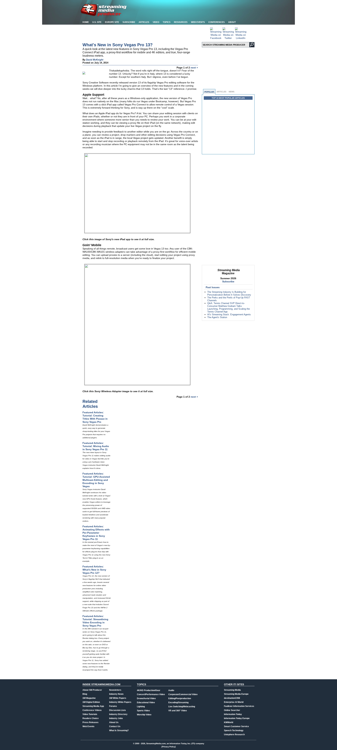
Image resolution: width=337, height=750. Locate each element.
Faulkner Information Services (239, 706)
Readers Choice (90, 718)
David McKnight (94, 59)
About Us (113, 722)
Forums (113, 706)
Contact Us (114, 726)
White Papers (117, 698)
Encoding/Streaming (178, 702)
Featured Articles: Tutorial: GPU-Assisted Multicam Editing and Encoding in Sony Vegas (96, 480)
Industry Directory (118, 714)
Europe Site (112, 22)
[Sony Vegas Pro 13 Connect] (137, 232)
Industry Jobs (116, 718)
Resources (180, 22)
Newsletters (115, 690)
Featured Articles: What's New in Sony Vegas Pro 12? (94, 569)
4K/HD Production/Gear (148, 690)
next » (194, 67)
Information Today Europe (237, 718)
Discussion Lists (117, 710)
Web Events (198, 22)
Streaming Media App (93, 706)
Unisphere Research (234, 734)
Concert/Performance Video (151, 694)
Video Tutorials (89, 714)
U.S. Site (96, 22)
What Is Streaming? (119, 730)
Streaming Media (232, 690)
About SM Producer (92, 690)
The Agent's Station (217, 317)
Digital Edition (91, 702)
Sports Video (143, 710)
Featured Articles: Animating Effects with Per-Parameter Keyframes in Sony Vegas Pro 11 (96, 532)
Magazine (89, 698)
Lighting (141, 706)
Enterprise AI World (233, 702)
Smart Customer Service (236, 726)
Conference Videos (92, 710)
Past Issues (213, 287)
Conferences (216, 22)
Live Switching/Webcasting (181, 706)
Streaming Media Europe (236, 694)
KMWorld (228, 722)
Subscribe (129, 22)
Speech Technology (233, 730)
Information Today (233, 714)
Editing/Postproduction (179, 698)
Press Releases (90, 722)
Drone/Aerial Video (146, 698)
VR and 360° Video (177, 710)
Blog (84, 694)
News (231, 92)
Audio (171, 690)
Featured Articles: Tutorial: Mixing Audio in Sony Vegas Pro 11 (95, 446)
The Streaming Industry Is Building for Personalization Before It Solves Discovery (229, 293)
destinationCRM (232, 698)
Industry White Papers (120, 702)
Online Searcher (232, 710)
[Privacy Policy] (168, 747)
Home (85, 22)
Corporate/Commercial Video (182, 694)
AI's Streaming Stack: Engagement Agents (229, 314)
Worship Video (144, 714)
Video (156, 22)
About (232, 22)
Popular (209, 92)
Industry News (116, 694)
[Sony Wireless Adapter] (137, 384)
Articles (144, 22)
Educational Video (146, 702)
